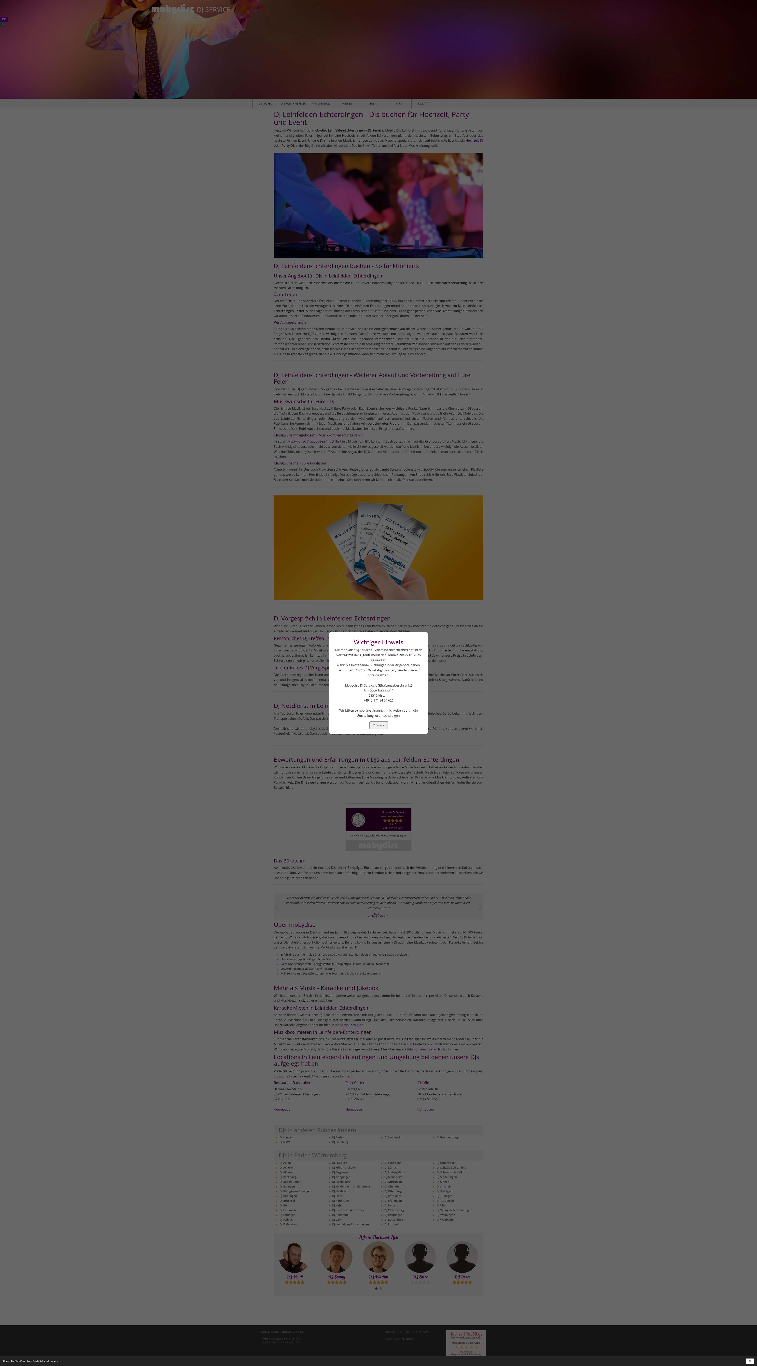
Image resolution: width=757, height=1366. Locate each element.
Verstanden (378, 725)
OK (750, 1361)
